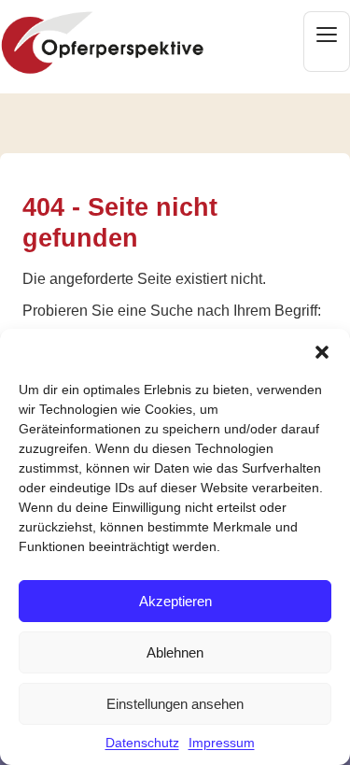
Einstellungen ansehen (175, 704)
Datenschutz (142, 742)
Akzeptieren (175, 601)
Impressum (222, 742)
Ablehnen (175, 652)
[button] (322, 352)
